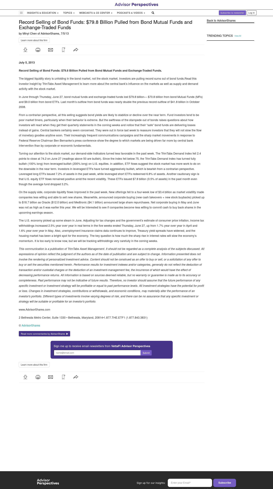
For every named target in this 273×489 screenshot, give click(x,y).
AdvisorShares (50, 33)
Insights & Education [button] (42, 12)
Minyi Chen (30, 33)
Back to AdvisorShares (221, 20)
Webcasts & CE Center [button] (95, 12)
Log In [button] (252, 12)
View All (237, 36)
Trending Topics (220, 35)
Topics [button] (68, 12)
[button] (25, 50)
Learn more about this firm (34, 40)
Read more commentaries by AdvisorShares (43, 333)
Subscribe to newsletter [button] (232, 12)
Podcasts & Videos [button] (130, 12)
